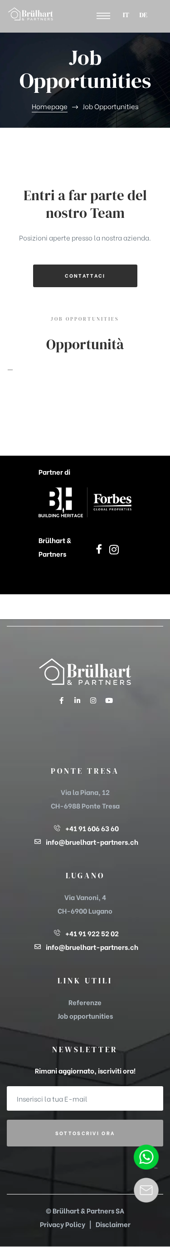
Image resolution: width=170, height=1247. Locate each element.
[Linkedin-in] (77, 701)
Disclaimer (113, 1224)
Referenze (85, 1002)
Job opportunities (85, 1016)
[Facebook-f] (61, 701)
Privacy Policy (62, 1224)
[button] (103, 16)
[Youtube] (109, 701)
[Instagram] (93, 701)
